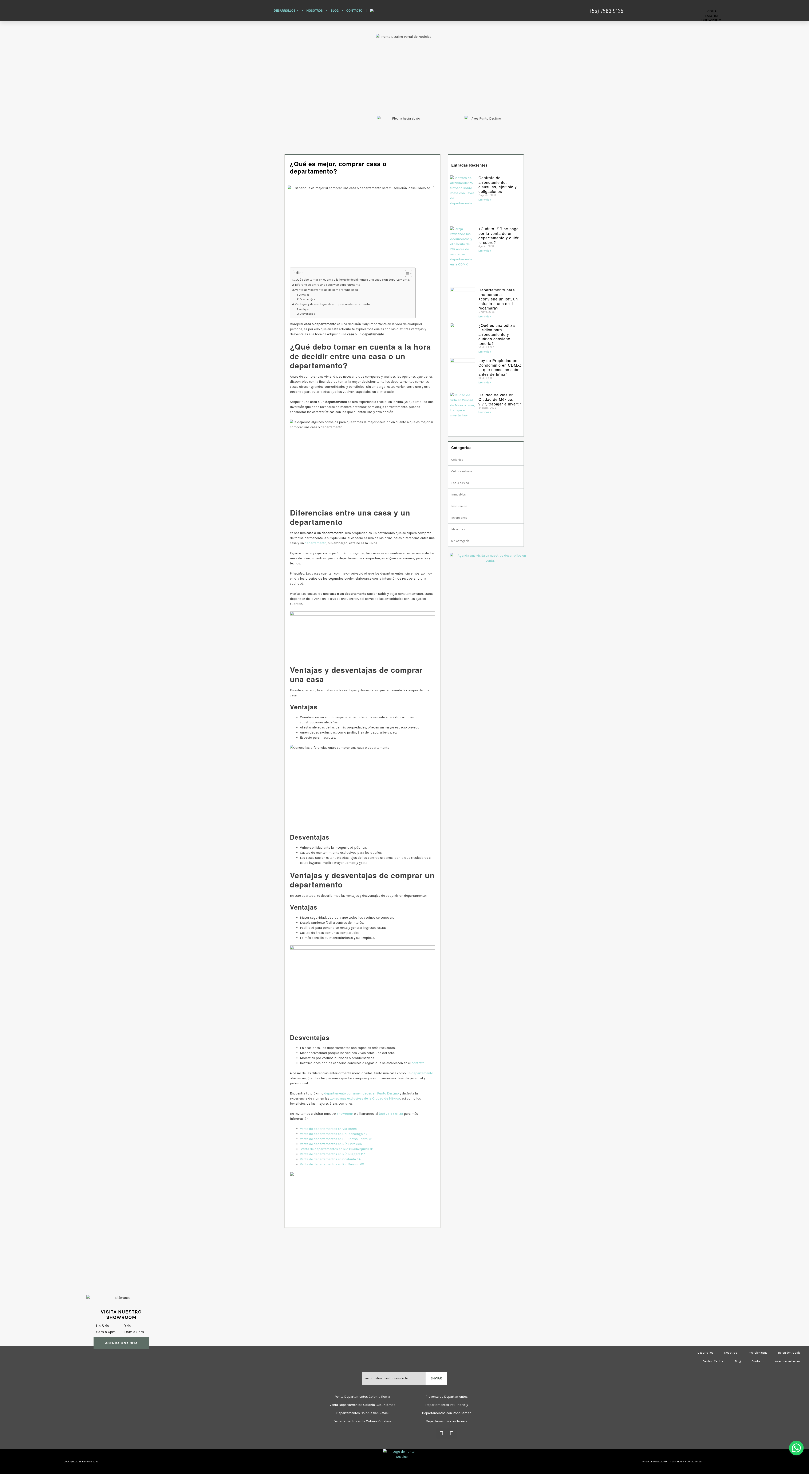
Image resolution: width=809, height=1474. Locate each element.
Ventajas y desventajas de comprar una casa (327, 290)
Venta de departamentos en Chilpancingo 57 (333, 1134)
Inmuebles (458, 494)
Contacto (354, 10)
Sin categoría (460, 541)
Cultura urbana (461, 471)
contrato (418, 1063)
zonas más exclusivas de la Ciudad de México (365, 1098)
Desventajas (307, 299)
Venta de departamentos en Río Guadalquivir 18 (337, 1149)
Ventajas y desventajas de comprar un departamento (332, 304)
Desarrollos (284, 10)
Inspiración (459, 506)
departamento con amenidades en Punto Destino (361, 1093)
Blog (335, 10)
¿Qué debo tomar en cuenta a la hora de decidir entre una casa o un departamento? (352, 279)
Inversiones (459, 518)
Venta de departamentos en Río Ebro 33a (331, 1144)
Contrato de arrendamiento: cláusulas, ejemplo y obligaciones (497, 184)
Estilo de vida (460, 483)
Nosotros (314, 10)
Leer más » (484, 199)
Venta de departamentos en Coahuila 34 (330, 1159)
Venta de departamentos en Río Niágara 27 (332, 1154)
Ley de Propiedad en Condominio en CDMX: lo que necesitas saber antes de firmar (499, 367)
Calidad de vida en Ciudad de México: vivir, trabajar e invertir (499, 399)
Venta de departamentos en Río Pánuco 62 (332, 1164)
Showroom (345, 1114)
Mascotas (458, 529)
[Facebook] (441, 1433)
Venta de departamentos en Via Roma (328, 1129)
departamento (315, 543)
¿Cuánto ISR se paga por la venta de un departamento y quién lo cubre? (499, 235)
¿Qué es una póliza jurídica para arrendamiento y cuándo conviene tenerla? (496, 334)
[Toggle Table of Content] (406, 273)
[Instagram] (452, 1433)
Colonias (457, 460)
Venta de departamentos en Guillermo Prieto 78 (336, 1139)
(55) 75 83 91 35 (391, 1114)
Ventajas (304, 294)
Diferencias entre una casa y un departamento (328, 285)
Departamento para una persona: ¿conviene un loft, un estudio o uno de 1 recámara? (498, 299)
